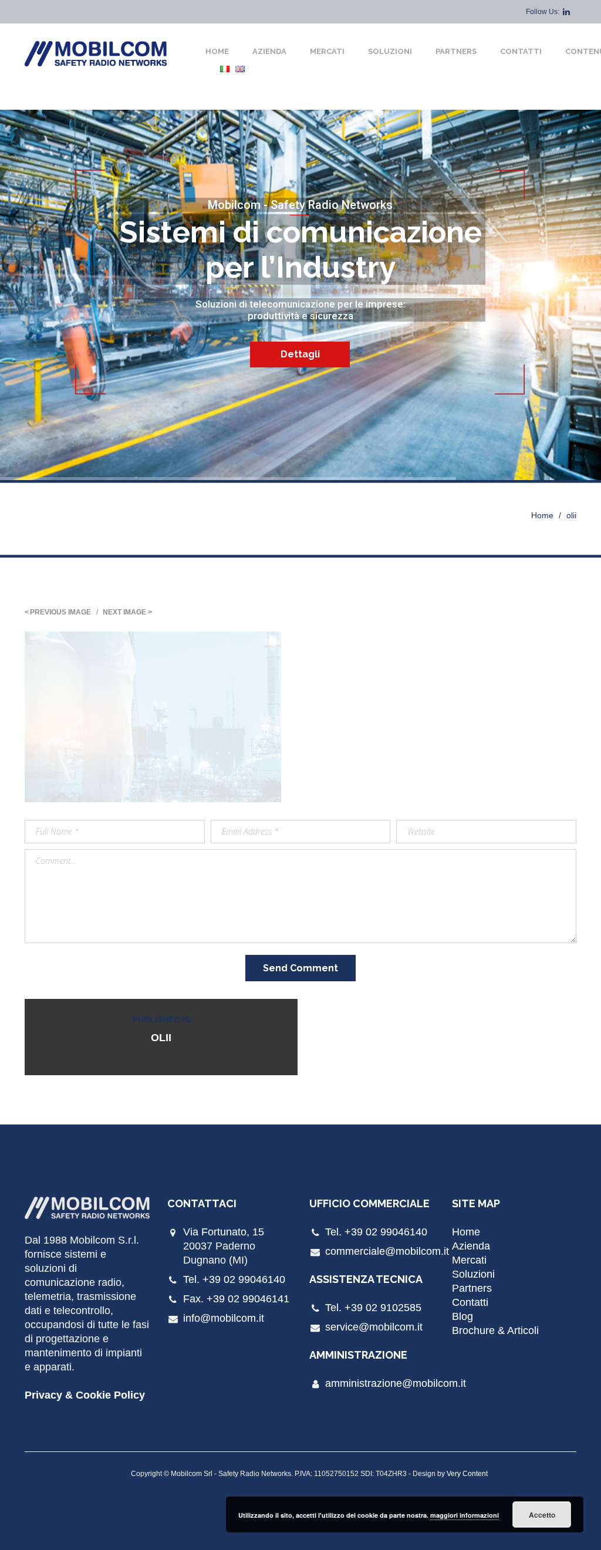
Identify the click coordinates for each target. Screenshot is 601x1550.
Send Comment (300, 968)
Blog (462, 1316)
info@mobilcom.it (223, 1318)
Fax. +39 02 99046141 (236, 1299)
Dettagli (300, 354)
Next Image (124, 612)
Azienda (269, 51)
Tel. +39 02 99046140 (234, 1279)
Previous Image (60, 612)
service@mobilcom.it (374, 1327)
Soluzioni (390, 51)
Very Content (467, 1474)
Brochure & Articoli (495, 1330)
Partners (456, 51)
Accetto (542, 1515)
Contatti (521, 51)
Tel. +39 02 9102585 (373, 1307)
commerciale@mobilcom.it (387, 1251)
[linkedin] (566, 12)
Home (217, 51)
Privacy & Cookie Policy (85, 1395)
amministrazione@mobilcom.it (395, 1383)
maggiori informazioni (464, 1515)
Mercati (327, 51)
